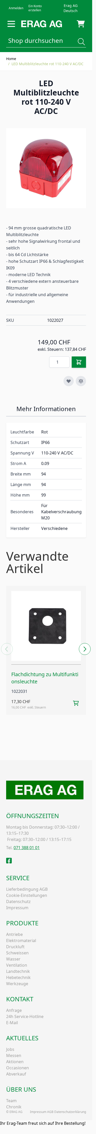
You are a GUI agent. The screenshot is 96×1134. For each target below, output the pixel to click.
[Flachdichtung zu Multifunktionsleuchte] (46, 626)
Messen (13, 1055)
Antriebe (14, 934)
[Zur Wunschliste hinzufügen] (68, 381)
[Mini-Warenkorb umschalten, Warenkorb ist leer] (81, 23)
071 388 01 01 (27, 847)
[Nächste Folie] (85, 649)
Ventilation (16, 965)
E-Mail (12, 1022)
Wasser (13, 959)
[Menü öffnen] (11, 24)
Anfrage (14, 1010)
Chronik (14, 1107)
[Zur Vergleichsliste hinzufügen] (81, 381)
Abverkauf (16, 1074)
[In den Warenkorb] (79, 362)
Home (11, 58)
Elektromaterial (21, 940)
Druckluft (15, 946)
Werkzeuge (17, 983)
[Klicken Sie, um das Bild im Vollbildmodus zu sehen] (46, 168)
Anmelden (16, 8)
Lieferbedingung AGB (27, 889)
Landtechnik (18, 971)
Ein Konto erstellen (35, 8)
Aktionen (15, 1061)
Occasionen (17, 1068)
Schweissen (17, 953)
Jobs (10, 1049)
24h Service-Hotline (25, 1016)
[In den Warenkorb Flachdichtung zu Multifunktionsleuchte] (76, 703)
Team (11, 1100)
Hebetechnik (18, 977)
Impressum (17, 907)
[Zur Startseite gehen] (41, 24)
